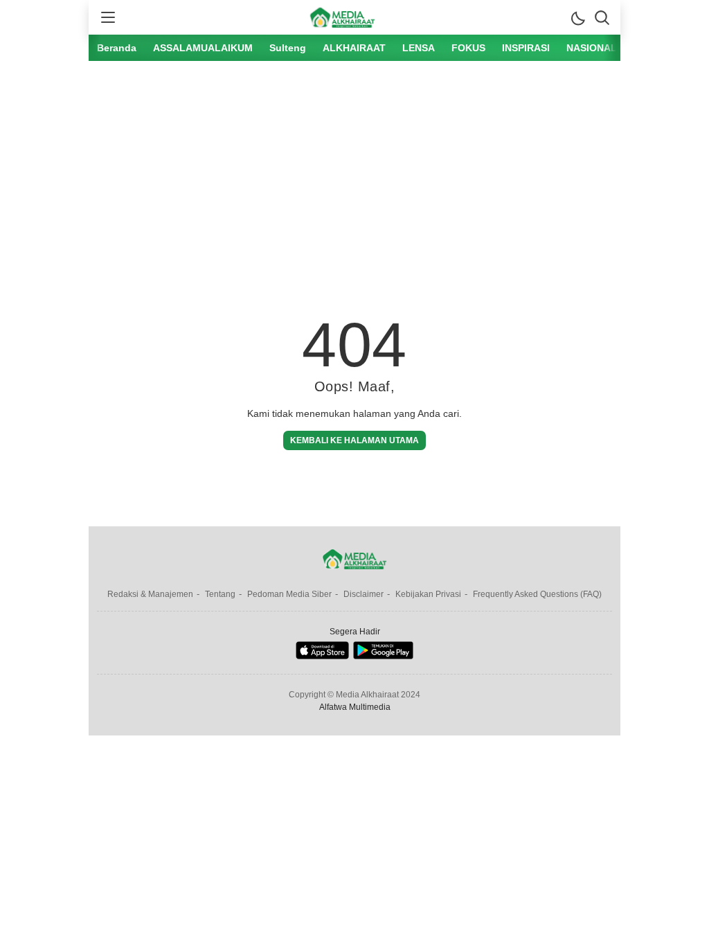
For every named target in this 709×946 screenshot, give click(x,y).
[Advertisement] (354, 175)
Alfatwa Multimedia (355, 707)
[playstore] (383, 656)
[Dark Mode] (577, 17)
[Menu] (107, 17)
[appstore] (322, 656)
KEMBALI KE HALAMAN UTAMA (354, 440)
